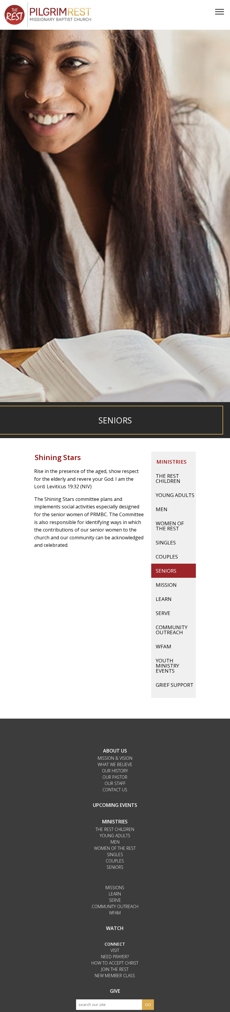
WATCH (115, 928)
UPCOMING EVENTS (115, 805)
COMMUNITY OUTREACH (115, 906)
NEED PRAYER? (115, 956)
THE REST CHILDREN (115, 829)
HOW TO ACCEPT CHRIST (114, 963)
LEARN (115, 894)
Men (161, 509)
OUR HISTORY (115, 771)
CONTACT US (114, 789)
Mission (166, 584)
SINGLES (115, 854)
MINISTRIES (115, 821)
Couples (167, 556)
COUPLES (115, 861)
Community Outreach (171, 630)
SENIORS (115, 867)
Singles (166, 542)
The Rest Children (168, 478)
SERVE (115, 900)
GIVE (115, 991)
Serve (163, 613)
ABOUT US (115, 750)
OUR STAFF (115, 783)
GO (148, 1004)
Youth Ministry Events (167, 665)
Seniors (166, 570)
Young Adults (175, 495)
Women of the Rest (170, 526)
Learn (164, 598)
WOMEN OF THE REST (115, 848)
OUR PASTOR (114, 777)
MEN (115, 842)
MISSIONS (114, 887)
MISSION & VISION (115, 758)
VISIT (115, 950)
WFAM (163, 646)
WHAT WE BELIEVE (115, 764)
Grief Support (174, 684)
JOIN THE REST (114, 969)
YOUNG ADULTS (115, 835)
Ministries (171, 461)
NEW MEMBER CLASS (115, 975)
